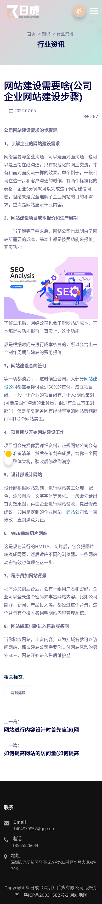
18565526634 (25, 845)
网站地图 (78, 895)
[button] (94, 11)
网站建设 (18, 692)
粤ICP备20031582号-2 (46, 895)
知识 (46, 34)
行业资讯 (64, 34)
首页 (31, 34)
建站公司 (75, 512)
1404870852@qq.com (34, 829)
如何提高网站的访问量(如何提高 (41, 753)
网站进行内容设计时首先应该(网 (41, 730)
